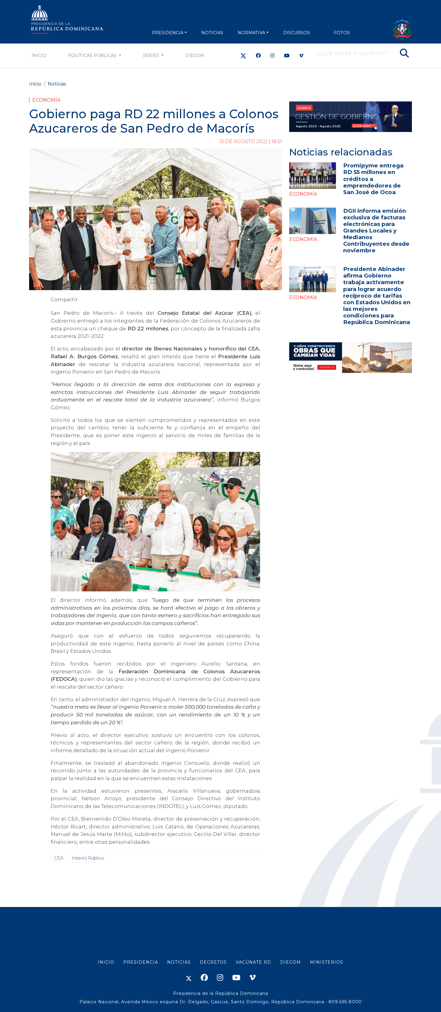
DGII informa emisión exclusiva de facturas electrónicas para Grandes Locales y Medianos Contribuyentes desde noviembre (376, 230)
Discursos (296, 32)
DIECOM (194, 55)
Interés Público (88, 858)
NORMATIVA (251, 32)
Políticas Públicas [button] (93, 55)
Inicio (39, 55)
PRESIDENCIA (167, 32)
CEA (58, 858)
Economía (46, 100)
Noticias (57, 84)
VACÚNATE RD (253, 962)
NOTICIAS (212, 32)
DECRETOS (213, 962)
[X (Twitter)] (243, 56)
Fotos (342, 32)
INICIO (106, 962)
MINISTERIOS (326, 962)
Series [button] (151, 55)
